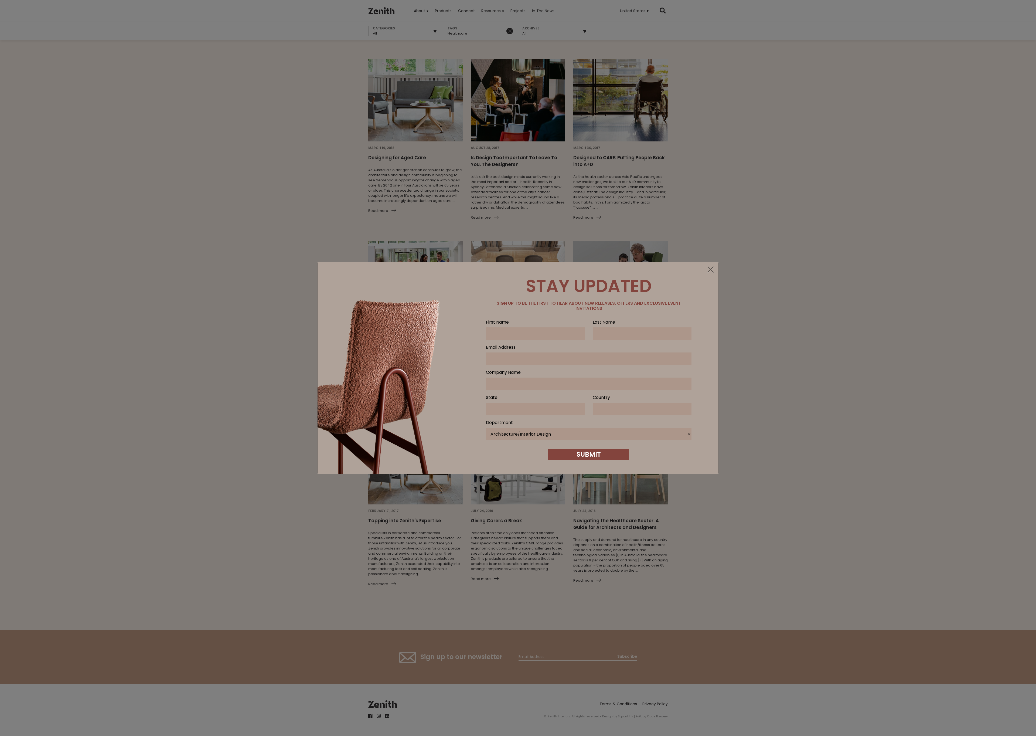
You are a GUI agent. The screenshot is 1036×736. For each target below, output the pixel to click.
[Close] (710, 269)
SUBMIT (589, 454)
